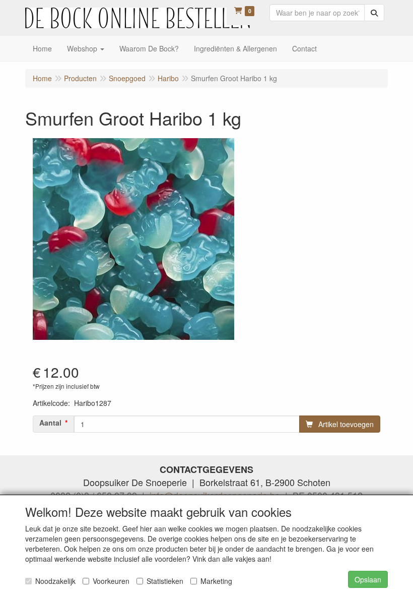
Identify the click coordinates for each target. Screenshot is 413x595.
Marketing (216, 581)
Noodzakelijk (55, 581)
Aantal (50, 422)
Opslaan (368, 579)
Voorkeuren (111, 581)
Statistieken (165, 581)
